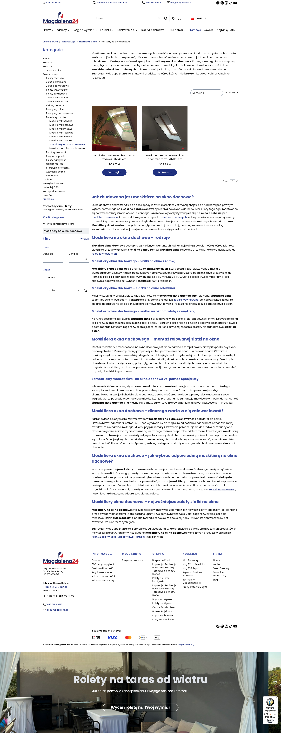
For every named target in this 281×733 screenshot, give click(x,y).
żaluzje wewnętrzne (186, 300)
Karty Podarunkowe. (163, 619)
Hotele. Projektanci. (163, 611)
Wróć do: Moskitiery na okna (60, 223)
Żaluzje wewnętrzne (57, 101)
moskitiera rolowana (105, 217)
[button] (166, 18)
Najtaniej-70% (51, 187)
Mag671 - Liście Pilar (194, 564)
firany (95, 537)
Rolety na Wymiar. (162, 603)
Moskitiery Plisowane (60, 121)
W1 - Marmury (190, 560)
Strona (226, 181)
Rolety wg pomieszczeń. (59, 113)
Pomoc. (96, 560)
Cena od (48, 253)
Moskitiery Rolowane (60, 140)
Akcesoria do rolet (56, 171)
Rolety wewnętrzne (57, 89)
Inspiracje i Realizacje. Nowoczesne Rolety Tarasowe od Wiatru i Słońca (164, 569)
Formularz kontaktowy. (220, 574)
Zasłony (47, 62)
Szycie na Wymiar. (162, 599)
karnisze (140, 537)
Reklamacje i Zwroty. (103, 580)
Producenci (52, 175)
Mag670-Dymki (191, 568)
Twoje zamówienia (132, 560)
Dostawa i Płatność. (103, 568)
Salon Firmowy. (221, 568)
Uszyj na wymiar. (52, 70)
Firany (46, 58)
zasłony (105, 537)
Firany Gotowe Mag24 (195, 587)
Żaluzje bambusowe (57, 85)
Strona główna (50, 41)
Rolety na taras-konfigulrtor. (161, 579)
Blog (215, 579)
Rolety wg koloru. (55, 109)
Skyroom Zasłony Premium (192, 574)
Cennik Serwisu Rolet (164, 607)
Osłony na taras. (55, 105)
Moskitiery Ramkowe (60, 128)
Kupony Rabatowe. (162, 615)
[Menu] (276, 698)
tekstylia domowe (122, 537)
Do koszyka (114, 172)
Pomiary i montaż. (56, 152)
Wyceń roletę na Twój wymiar (140, 707)
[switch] (270, 721)
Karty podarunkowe (54, 191)
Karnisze (47, 66)
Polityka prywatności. (103, 576)
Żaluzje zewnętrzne (57, 97)
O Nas (216, 560)
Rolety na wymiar (56, 160)
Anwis (51, 277)
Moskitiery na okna (88, 41)
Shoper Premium (185, 645)
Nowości (47, 195)
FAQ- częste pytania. (104, 564)
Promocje (48, 199)
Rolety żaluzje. (68, 41)
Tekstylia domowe (53, 183)
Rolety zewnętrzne (56, 93)
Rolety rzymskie (55, 78)
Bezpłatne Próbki (161, 560)
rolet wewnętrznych (174, 217)
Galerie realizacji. (55, 164)
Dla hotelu (48, 179)
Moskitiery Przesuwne (61, 132)
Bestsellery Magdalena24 (191, 581)
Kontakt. (217, 564)
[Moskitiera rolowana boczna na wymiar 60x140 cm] (114, 129)
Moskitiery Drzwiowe (60, 136)
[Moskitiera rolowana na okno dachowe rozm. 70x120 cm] (165, 129)
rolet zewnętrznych (104, 254)
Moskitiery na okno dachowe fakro (68, 148)
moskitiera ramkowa (222, 489)
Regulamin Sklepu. (102, 572)
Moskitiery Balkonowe (61, 125)
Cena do (73, 253)
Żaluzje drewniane (56, 82)
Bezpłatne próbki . (56, 156)
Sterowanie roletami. (58, 167)
